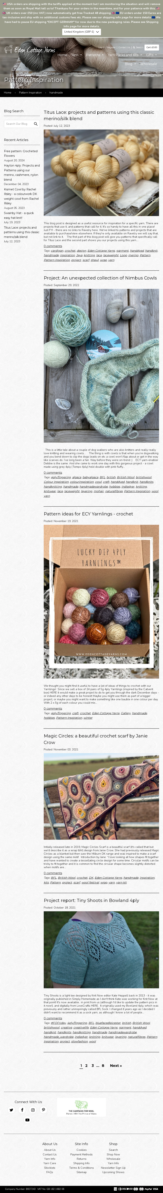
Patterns (93, 55)
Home (62, 55)
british (111, 477)
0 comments (53, 246)
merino (133, 255)
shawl (95, 260)
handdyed (137, 250)
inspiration (67, 255)
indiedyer (127, 486)
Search (113, 1150)
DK (91, 877)
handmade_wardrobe (58, 1037)
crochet (70, 250)
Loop (123, 255)
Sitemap (82, 1172)
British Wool (125, 477)
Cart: (152, 47)
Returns (81, 1159)
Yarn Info (49, 1159)
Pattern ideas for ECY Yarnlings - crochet (88, 514)
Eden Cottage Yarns (101, 250)
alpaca (76, 477)
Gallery (126, 713)
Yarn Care (49, 1163)
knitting (89, 255)
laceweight (110, 255)
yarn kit (121, 882)
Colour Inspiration (56, 482)
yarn (111, 260)
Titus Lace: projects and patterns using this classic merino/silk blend (21, 232)
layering (86, 491)
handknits (146, 482)
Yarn (75, 55)
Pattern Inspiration (30, 92)
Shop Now (113, 1154)
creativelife (81, 1027)
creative (66, 1027)
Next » (116, 1065)
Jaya (79, 255)
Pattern (145, 255)
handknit (151, 250)
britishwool (143, 477)
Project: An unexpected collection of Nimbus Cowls (100, 278)
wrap (103, 260)
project (76, 260)
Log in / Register (106, 47)
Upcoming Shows (113, 1172)
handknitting (53, 486)
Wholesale (148, 64)
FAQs (49, 1172)
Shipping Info (81, 1163)
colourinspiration (82, 482)
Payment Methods (81, 1154)
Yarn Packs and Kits (123, 55)
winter (87, 718)
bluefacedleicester (108, 1023)
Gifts (150, 55)
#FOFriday (58, 1023)
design (81, 250)
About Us (50, 1150)
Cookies (82, 1150)
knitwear (50, 491)
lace (99, 255)
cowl (98, 482)
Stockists (49, 1168)
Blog (129, 64)
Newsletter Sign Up (113, 1168)
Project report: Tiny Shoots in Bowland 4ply (91, 900)
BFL (102, 477)
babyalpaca (90, 477)
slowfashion (79, 1041)
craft (106, 482)
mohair (99, 491)
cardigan (57, 250)
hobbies (114, 486)
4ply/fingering (61, 477)
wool (154, 491)
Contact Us (124, 47)
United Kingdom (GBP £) (79, 32)
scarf (85, 260)
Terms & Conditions (81, 1168)
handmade (51, 255)
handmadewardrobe (94, 486)
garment (122, 250)
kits (46, 882)
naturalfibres (114, 491)
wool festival (90, 882)
